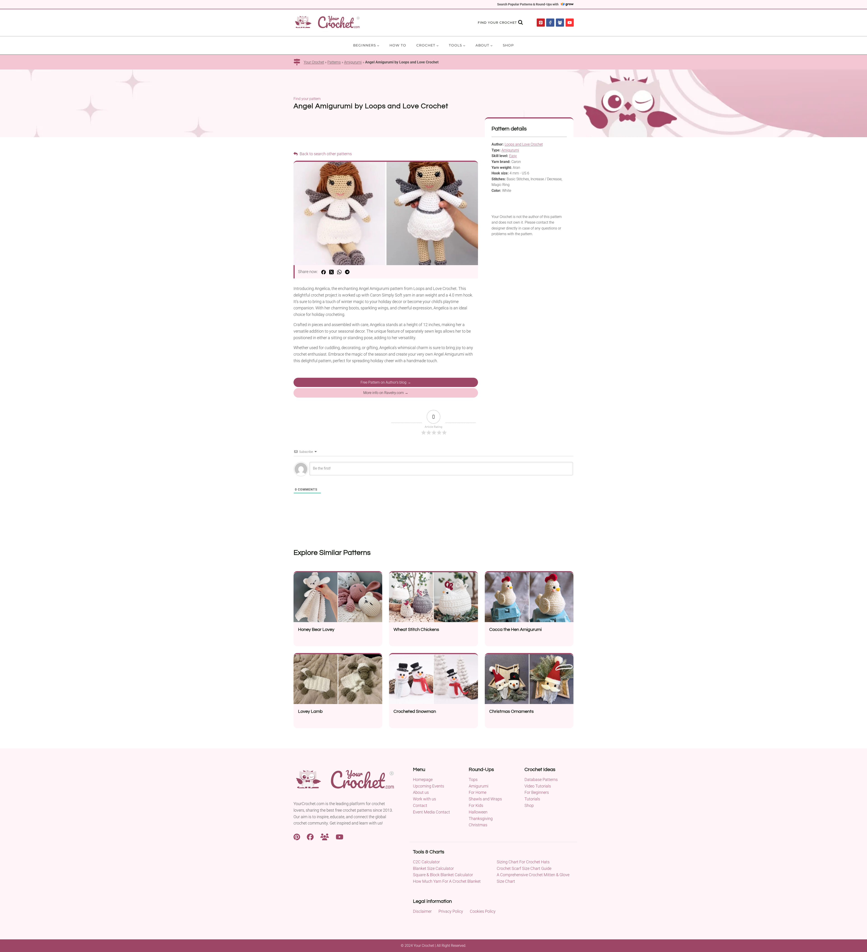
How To (397, 45)
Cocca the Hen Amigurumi (515, 629)
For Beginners (536, 792)
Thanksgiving (481, 818)
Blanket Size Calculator (433, 868)
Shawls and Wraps (485, 799)
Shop (508, 45)
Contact (420, 805)
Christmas (478, 824)
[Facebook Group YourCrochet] (324, 836)
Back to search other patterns (325, 153)
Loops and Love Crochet (524, 144)
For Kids (476, 805)
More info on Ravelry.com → (385, 393)
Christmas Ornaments (511, 711)
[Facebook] (550, 23)
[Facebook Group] (560, 23)
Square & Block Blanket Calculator (443, 874)
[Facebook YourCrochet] (310, 836)
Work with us (424, 799)
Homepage (423, 779)
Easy (513, 156)
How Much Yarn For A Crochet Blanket (447, 881)
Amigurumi (353, 62)
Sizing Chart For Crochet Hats (523, 861)
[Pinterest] (541, 23)
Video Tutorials (537, 786)
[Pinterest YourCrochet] (297, 836)
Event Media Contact (431, 812)
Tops (473, 779)
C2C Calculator (426, 861)
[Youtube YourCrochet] (339, 836)
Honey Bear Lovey (316, 629)
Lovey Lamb (310, 711)
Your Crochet (314, 62)
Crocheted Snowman (415, 711)
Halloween (478, 812)
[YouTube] (570, 23)
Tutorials (532, 799)
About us (421, 792)
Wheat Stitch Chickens (416, 629)
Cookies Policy (483, 911)
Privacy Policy (450, 911)
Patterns (334, 62)
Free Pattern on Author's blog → (386, 382)
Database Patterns (541, 779)
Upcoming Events (428, 786)
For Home (477, 792)
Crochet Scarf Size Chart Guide (524, 868)
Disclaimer (422, 911)
